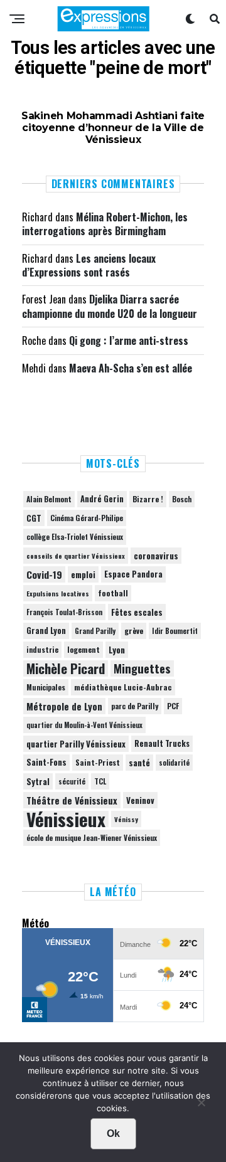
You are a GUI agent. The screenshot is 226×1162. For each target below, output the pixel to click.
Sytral (38, 781)
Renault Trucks (162, 743)
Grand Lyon (46, 630)
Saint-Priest (97, 762)
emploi (83, 574)
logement (83, 649)
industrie (42, 649)
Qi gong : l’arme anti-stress (128, 340)
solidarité (174, 763)
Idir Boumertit (175, 631)
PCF (173, 706)
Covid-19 (44, 574)
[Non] (201, 1105)
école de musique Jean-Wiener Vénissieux (91, 837)
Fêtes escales (137, 612)
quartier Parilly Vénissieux (76, 743)
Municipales (45, 687)
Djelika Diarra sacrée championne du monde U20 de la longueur (109, 306)
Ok (113, 1133)
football (113, 593)
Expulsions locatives (57, 593)
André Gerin (102, 499)
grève (133, 630)
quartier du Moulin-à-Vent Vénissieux (84, 725)
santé (139, 762)
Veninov (140, 800)
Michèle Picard (65, 668)
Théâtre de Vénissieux (71, 800)
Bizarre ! (147, 499)
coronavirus (156, 555)
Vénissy (126, 819)
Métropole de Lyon (64, 706)
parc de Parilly (134, 705)
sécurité (71, 781)
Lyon (117, 649)
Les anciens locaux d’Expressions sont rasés (89, 265)
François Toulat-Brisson (64, 612)
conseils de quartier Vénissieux (75, 556)
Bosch (181, 499)
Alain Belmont (49, 499)
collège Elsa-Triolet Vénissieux (74, 536)
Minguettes (142, 668)
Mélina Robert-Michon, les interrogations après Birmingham (105, 223)
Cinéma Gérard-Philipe (86, 517)
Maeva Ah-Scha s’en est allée (130, 368)
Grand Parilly (95, 631)
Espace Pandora (133, 574)
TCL (100, 781)
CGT (33, 518)
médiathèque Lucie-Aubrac (123, 687)
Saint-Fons (46, 762)
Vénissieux (65, 819)
